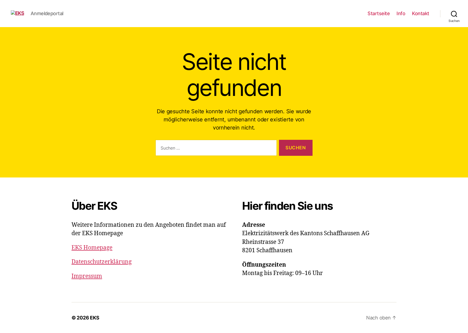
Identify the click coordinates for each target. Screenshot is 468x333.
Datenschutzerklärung (102, 262)
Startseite (379, 13)
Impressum (87, 276)
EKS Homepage (92, 247)
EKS (94, 318)
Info (400, 13)
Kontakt (420, 13)
